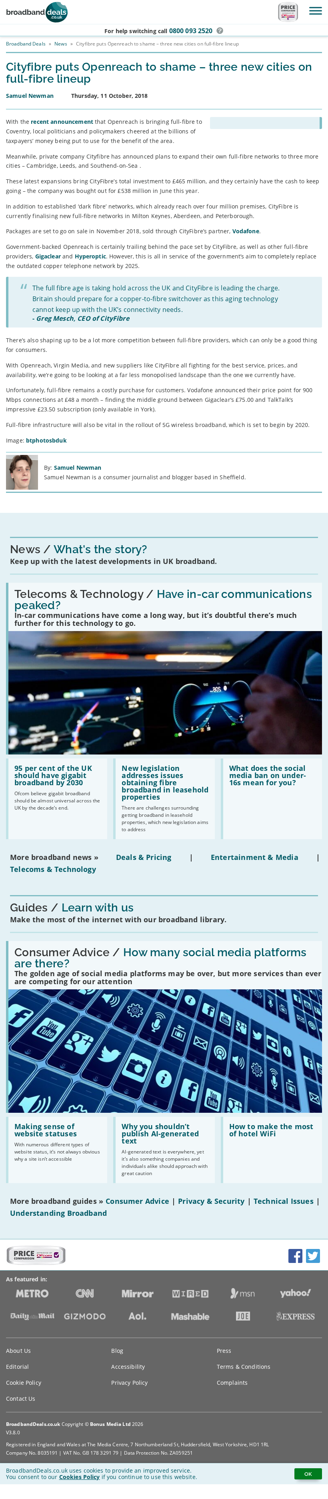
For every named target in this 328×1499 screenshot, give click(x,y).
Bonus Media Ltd (110, 1424)
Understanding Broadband (58, 1213)
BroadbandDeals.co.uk (33, 1424)
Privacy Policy (129, 1382)
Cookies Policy (79, 1477)
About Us (18, 1350)
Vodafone (245, 231)
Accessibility (128, 1366)
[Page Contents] (266, 123)
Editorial (17, 1366)
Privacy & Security (211, 1201)
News (60, 43)
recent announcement (62, 121)
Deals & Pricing (144, 857)
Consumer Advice (137, 1201)
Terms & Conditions (244, 1366)
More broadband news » (54, 857)
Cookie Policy (23, 1382)
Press (224, 1350)
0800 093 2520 (191, 30)
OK (308, 1474)
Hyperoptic (90, 256)
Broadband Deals (26, 43)
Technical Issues (284, 1201)
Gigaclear (48, 256)
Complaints (232, 1382)
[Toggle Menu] (316, 11)
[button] (220, 30)
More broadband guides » (56, 1201)
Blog (117, 1350)
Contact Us (20, 1398)
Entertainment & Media (254, 857)
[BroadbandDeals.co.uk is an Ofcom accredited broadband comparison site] (36, 1263)
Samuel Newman (78, 467)
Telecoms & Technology (53, 869)
